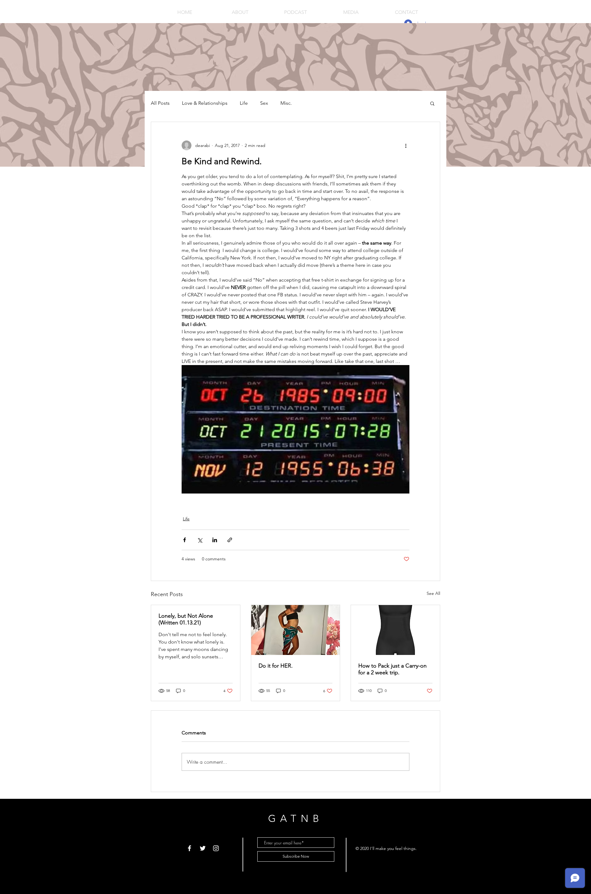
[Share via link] (230, 540)
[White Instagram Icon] (216, 848)
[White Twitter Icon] (203, 848)
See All (433, 593)
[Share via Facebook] (184, 540)
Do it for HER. (276, 665)
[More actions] (405, 145)
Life (244, 103)
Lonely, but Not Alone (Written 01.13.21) (186, 619)
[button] (432, 103)
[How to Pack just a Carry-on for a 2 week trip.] (395, 630)
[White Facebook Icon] (189, 848)
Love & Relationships (204, 103)
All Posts (160, 103)
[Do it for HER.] (295, 630)
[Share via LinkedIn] (215, 540)
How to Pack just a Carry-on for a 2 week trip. (392, 669)
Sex (264, 103)
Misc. (286, 103)
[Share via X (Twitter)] (200, 540)
